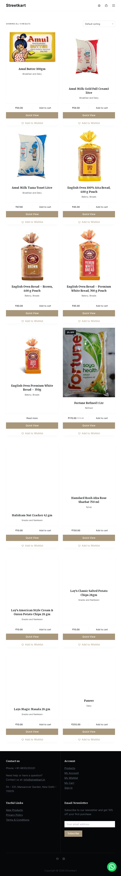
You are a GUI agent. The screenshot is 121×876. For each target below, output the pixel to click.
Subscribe (73, 833)
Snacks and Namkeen (32, 520)
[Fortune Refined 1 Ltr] (89, 362)
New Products (14, 810)
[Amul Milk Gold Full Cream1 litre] (89, 57)
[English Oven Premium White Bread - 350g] (32, 354)
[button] (32, 123)
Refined (89, 408)
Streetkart (16, 5)
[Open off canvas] (113, 5)
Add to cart (45, 107)
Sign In (68, 787)
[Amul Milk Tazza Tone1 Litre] (32, 156)
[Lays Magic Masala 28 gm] (32, 677)
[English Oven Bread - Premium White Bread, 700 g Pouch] (89, 255)
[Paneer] (89, 673)
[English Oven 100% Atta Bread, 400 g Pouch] (89, 156)
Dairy (88, 705)
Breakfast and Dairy (32, 74)
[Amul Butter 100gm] (32, 47)
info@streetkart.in (34, 779)
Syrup (89, 507)
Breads (92, 196)
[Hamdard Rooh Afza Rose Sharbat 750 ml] (89, 466)
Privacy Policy (14, 814)
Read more (32, 418)
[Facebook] (57, 859)
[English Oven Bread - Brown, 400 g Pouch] (32, 255)
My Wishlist (71, 777)
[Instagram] (64, 859)
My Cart (69, 782)
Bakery (85, 196)
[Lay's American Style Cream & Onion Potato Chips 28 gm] (32, 578)
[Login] (99, 5)
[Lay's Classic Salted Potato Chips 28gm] (89, 568)
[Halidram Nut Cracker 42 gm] (32, 475)
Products (69, 768)
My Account (71, 773)
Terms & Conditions (17, 819)
